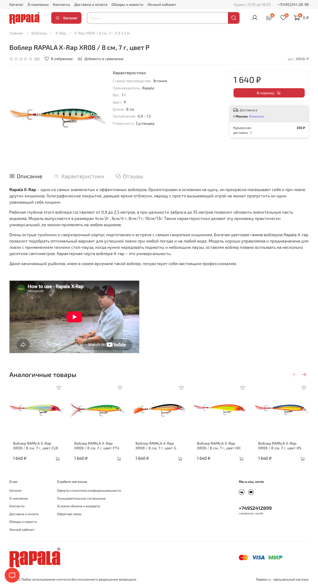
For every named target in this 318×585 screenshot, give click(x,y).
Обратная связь (69, 514)
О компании (38, 4)
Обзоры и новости (127, 4)
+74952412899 (255, 508)
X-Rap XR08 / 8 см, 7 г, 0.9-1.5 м (102, 33)
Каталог (16, 4)
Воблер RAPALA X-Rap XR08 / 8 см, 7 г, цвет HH (218, 445)
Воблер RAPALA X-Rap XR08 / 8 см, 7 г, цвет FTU (96, 445)
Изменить (256, 116)
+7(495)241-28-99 (293, 4)
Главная (16, 33)
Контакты (61, 4)
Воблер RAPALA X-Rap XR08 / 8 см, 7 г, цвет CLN (35, 445)
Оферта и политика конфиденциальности (89, 490)
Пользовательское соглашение (81, 498)
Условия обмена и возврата (78, 506)
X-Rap (60, 33)
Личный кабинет (161, 4)
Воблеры (39, 33)
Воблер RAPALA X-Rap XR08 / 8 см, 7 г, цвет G (155, 445)
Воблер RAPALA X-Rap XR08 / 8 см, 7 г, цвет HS (279, 445)
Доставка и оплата (90, 4)
